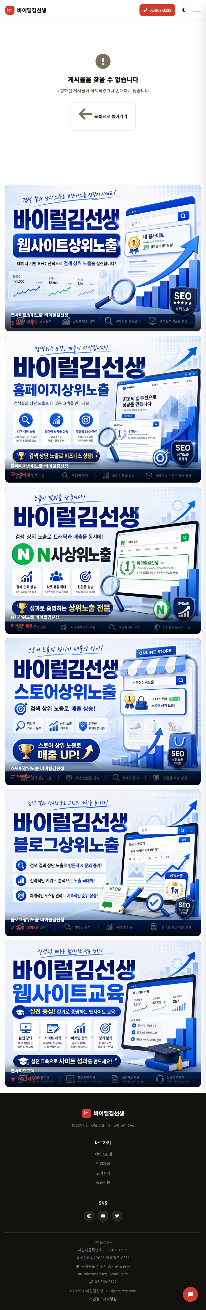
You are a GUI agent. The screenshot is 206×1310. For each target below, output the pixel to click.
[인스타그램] (89, 1216)
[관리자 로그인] (7, 1303)
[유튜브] (103, 1216)
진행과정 (103, 1163)
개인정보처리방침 (103, 1298)
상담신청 (103, 1182)
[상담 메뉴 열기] (190, 1294)
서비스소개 (103, 1154)
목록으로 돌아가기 (110, 116)
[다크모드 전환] (184, 10)
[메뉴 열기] (197, 10)
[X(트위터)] (117, 1216)
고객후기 (103, 1173)
